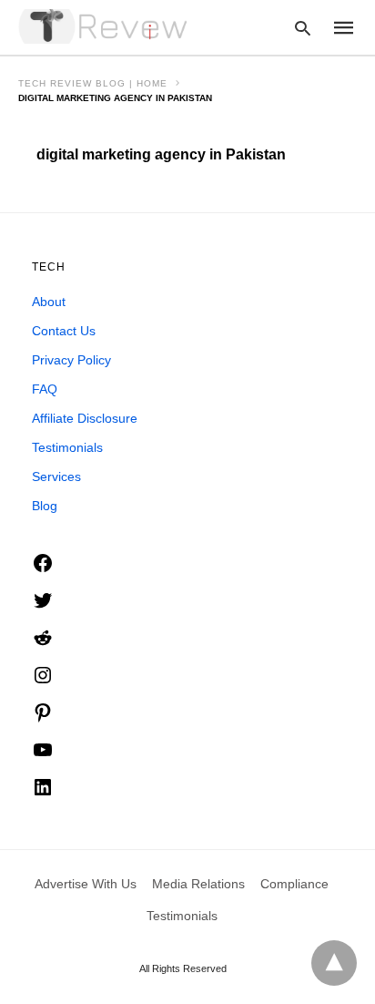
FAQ (44, 389)
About (49, 301)
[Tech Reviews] (104, 26)
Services (56, 476)
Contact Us (64, 330)
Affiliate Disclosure (84, 418)
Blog (44, 505)
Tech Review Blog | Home (92, 83)
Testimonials (67, 447)
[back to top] (334, 963)
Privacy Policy (71, 360)
